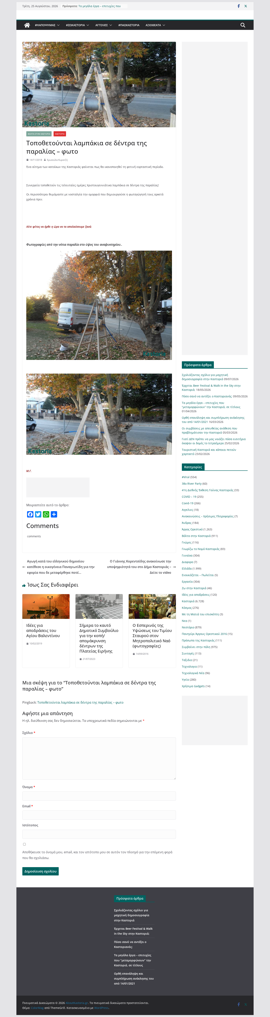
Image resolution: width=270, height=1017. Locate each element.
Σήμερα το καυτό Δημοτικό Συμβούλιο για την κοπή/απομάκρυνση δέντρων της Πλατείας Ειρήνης (98, 638)
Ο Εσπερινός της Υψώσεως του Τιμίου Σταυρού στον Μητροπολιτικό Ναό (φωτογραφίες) (152, 636)
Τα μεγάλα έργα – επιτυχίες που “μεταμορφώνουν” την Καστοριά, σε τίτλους (132, 960)
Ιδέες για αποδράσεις (196, 595)
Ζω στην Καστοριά (194, 588)
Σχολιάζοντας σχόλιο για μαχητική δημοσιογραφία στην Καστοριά (131, 915)
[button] (57, 25)
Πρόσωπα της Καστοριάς (198, 640)
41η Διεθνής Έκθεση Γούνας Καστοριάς (207, 490)
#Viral (186, 477)
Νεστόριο (188, 627)
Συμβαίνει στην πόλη (196, 647)
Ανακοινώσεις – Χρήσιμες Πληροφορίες (208, 516)
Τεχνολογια (189, 666)
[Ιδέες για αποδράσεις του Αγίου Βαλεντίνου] (46, 597)
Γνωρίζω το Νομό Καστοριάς (201, 549)
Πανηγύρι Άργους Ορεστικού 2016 (204, 634)
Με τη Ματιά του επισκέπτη (200, 614)
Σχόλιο (28, 733)
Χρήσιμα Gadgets (193, 686)
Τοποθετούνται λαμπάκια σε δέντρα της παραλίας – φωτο (80, 702)
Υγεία (185, 679)
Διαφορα (187, 562)
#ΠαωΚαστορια (128, 25)
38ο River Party (192, 483)
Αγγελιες (101, 25)
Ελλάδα (187, 568)
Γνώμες (187, 542)
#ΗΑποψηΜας (45, 25)
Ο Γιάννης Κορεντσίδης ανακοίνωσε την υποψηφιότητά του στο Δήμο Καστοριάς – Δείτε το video (139, 567)
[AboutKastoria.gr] (27, 25)
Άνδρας (187, 523)
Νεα (184, 621)
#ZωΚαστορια (75, 25)
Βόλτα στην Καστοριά (39, 133)
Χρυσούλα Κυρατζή (57, 160)
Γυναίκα (187, 555)
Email (27, 806)
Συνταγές (188, 653)
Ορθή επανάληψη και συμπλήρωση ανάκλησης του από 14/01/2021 (134, 978)
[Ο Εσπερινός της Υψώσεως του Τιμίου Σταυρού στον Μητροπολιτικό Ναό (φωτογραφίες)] (152, 597)
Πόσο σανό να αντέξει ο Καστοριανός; (207, 396)
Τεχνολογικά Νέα (193, 673)
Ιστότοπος (30, 825)
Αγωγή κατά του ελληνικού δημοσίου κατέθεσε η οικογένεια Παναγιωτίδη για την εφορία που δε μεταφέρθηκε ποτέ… (60, 567)
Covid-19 (187, 503)
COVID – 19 (189, 497)
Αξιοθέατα (153, 25)
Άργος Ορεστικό (192, 529)
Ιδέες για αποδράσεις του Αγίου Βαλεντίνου (43, 630)
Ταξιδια (187, 660)
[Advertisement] (58, 487)
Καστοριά (59, 133)
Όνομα (28, 787)
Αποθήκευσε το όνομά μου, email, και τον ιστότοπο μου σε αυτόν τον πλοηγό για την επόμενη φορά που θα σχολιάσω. (97, 855)
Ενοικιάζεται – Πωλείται (198, 575)
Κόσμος (187, 608)
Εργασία (187, 581)
